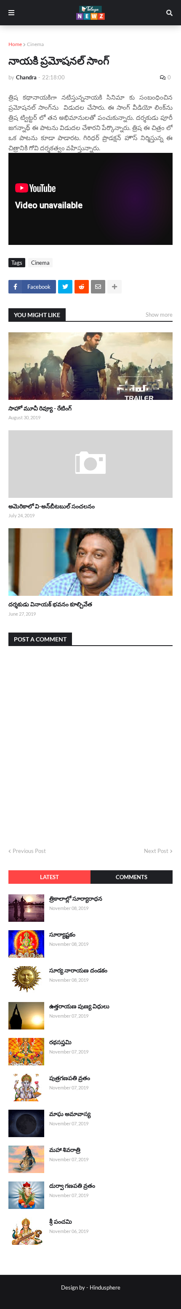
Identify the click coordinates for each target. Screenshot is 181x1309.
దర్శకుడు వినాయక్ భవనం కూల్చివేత (50, 604)
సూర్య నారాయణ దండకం (78, 970)
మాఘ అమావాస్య (69, 1113)
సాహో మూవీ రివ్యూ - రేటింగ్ (40, 408)
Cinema (35, 44)
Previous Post (29, 850)
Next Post (156, 850)
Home (15, 44)
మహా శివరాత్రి (64, 1149)
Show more (159, 314)
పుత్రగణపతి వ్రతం (69, 1077)
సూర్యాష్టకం (62, 934)
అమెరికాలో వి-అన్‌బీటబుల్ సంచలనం (51, 506)
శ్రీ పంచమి (60, 1221)
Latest (49, 877)
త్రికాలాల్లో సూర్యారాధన (75, 898)
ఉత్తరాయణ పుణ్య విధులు (79, 1006)
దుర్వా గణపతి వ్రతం (72, 1185)
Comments (131, 877)
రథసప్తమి (60, 1042)
